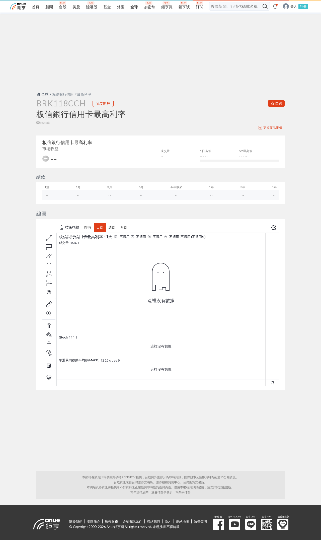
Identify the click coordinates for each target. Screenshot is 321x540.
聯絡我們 (153, 521)
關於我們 (75, 521)
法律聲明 (200, 521)
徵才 (168, 521)
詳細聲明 (225, 487)
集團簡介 (93, 521)
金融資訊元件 (132, 521)
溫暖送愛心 (282, 524)
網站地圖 (182, 521)
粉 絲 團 (218, 524)
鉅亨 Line (250, 524)
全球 (44, 94)
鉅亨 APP (266, 524)
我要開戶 (103, 103)
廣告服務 (111, 521)
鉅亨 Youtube (234, 524)
